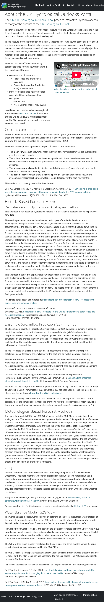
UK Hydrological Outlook (54, 24)
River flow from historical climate (46, 393)
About (89, 5)
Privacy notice (90, 595)
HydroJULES (80, 506)
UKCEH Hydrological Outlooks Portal (31, 20)
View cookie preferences (66, 595)
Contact (59, 599)
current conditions (27, 113)
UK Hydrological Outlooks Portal (54, 5)
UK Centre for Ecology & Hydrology (20, 596)
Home (81, 5)
